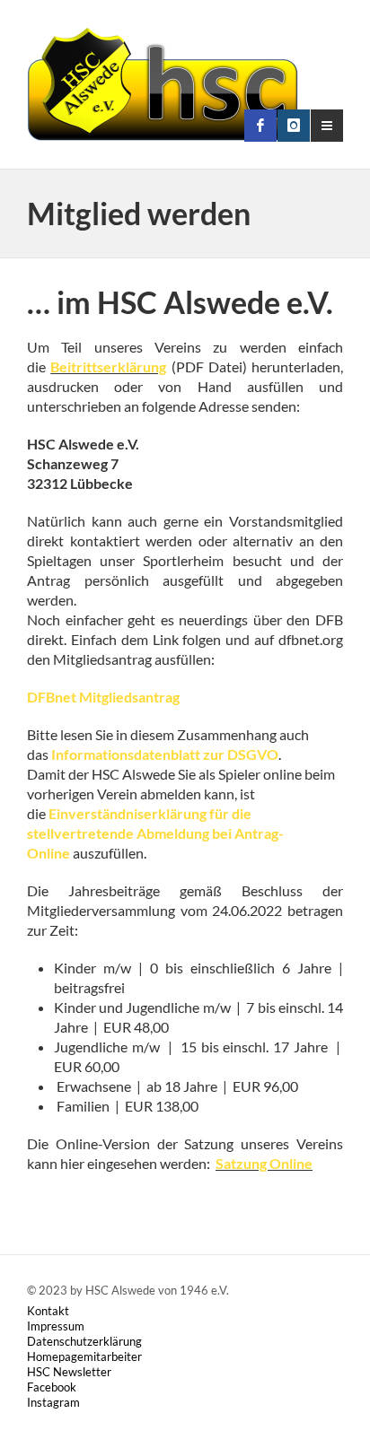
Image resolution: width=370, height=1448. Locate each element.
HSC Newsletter (69, 1372)
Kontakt (48, 1311)
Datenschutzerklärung (84, 1341)
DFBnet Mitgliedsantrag (103, 696)
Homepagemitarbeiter (84, 1356)
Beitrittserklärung (108, 366)
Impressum (55, 1326)
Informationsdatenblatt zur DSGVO (164, 754)
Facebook (51, 1387)
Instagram (53, 1402)
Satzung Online (264, 1163)
